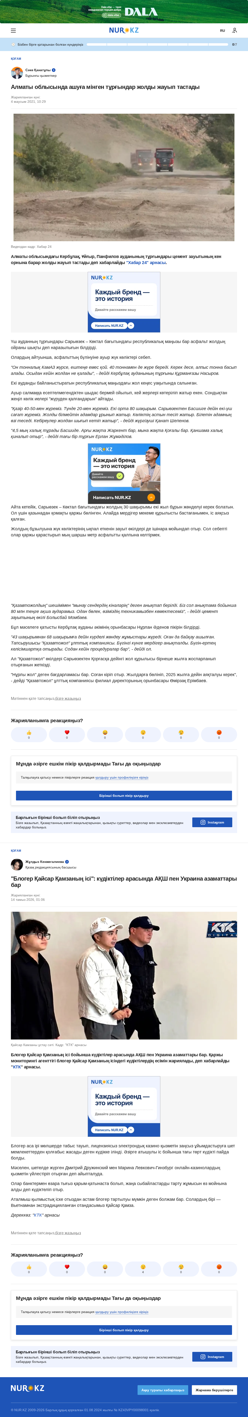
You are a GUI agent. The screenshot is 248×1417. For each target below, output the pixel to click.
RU (222, 31)
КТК (17, 1067)
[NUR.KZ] (124, 30)
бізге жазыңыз (68, 698)
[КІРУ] (235, 30)
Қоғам (16, 58)
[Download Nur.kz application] (124, 11)
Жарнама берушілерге (214, 1390)
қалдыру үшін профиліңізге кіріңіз (121, 777)
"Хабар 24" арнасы (146, 262)
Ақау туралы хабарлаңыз (162, 1390)
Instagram (216, 822)
